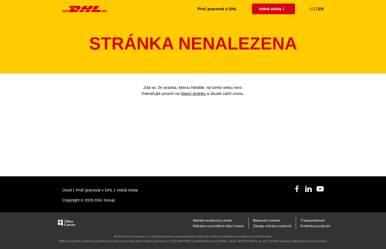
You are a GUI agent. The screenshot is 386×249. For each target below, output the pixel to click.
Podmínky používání (315, 226)
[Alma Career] (67, 224)
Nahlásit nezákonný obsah (212, 220)
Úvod (67, 190)
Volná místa (127, 190)
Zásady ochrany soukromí (272, 226)
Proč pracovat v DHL (217, 9)
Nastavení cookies (266, 220)
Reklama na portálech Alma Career (218, 226)
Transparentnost (312, 220)
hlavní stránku (193, 93)
